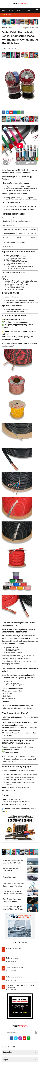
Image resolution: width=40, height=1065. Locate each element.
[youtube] (24, 1038)
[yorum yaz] (23, 112)
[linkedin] (11, 112)
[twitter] (7, 112)
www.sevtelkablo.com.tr (11, 339)
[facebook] (3, 112)
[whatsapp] (28, 1038)
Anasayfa (4, 27)
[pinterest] (15, 112)
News (10, 27)
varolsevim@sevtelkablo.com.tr (18, 802)
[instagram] (20, 1038)
